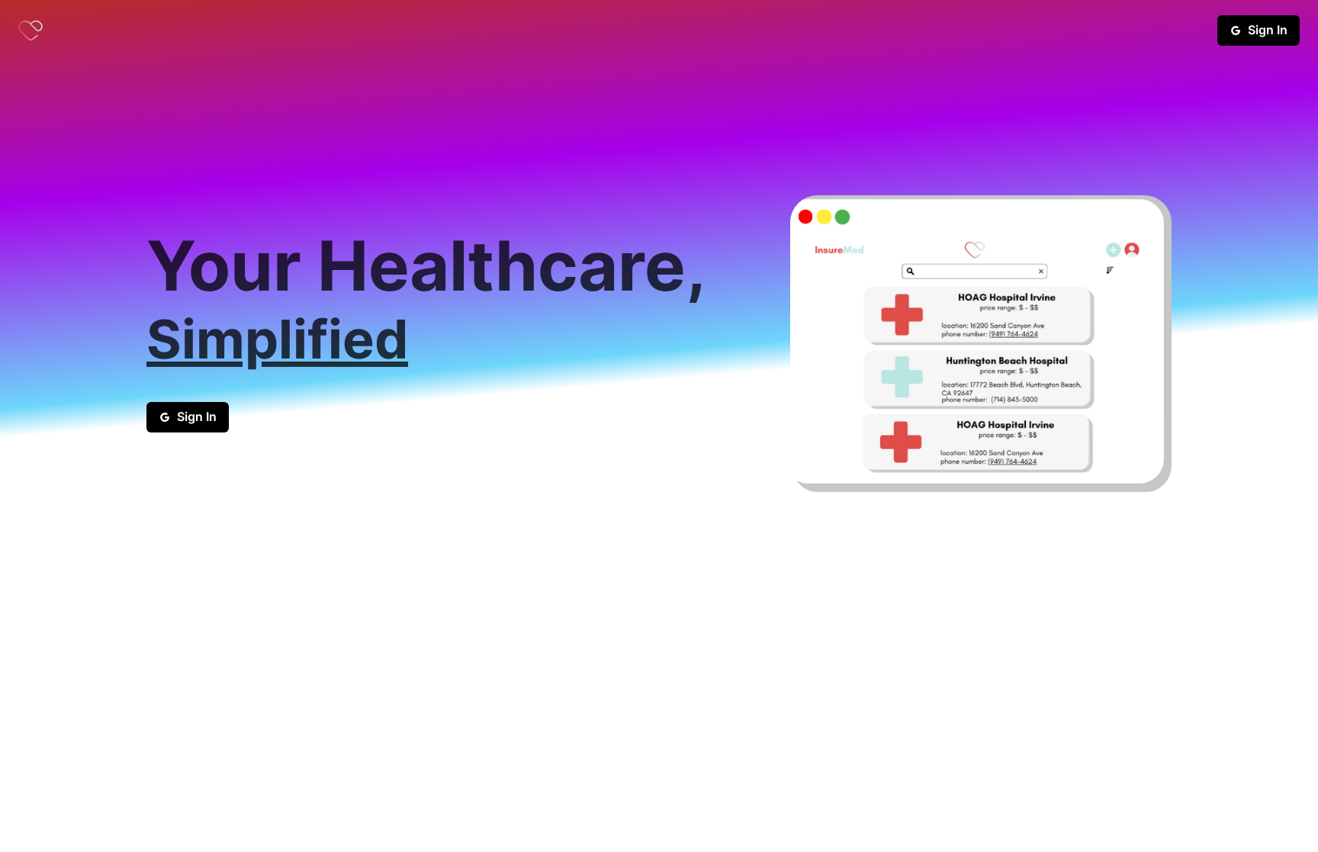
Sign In (1267, 29)
